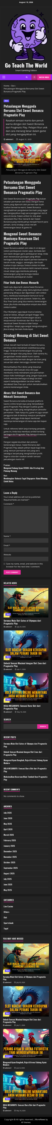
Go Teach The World (26, 65)
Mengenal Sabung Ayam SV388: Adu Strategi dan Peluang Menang (24, 468)
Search (7, 719)
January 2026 (9, 845)
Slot (6, 101)
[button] (3, 77)
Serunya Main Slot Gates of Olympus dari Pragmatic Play (22, 622)
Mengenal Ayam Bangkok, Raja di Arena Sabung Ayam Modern (24, 1063)
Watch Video (44, 77)
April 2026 (8, 829)
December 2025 (10, 851)
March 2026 (9, 834)
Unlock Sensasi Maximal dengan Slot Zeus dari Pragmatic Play (25, 665)
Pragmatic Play (33, 198)
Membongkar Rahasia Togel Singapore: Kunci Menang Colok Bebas (26, 478)
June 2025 (8, 884)
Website (7, 554)
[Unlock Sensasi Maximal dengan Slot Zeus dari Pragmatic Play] (26, 645)
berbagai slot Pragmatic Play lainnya (20, 434)
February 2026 (10, 840)
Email (7, 545)
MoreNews (40, 1119)
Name (7, 536)
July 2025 (8, 879)
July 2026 (8, 812)
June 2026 (8, 818)
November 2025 (10, 856)
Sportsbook (8, 923)
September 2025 (11, 868)
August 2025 (9, 873)
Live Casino (8, 906)
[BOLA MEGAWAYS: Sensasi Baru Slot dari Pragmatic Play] (26, 688)
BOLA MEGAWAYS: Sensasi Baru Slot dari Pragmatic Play (22, 707)
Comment (9, 504)
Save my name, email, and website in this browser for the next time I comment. (24, 565)
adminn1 (9, 139)
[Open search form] (26, 77)
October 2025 (9, 862)
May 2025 (8, 890)
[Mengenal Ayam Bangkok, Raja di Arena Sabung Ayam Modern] (26, 1044)
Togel (6, 928)
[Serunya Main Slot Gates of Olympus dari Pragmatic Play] (26, 603)
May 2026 (8, 823)
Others (6, 912)
